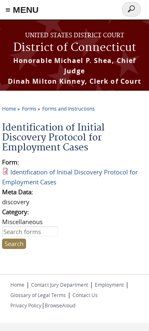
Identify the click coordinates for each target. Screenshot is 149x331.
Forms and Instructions (68, 108)
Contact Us (85, 295)
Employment (109, 284)
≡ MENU (21, 9)
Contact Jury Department (59, 284)
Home (9, 108)
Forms (29, 108)
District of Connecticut (74, 48)
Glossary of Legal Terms (38, 295)
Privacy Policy (25, 305)
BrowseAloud (60, 305)
